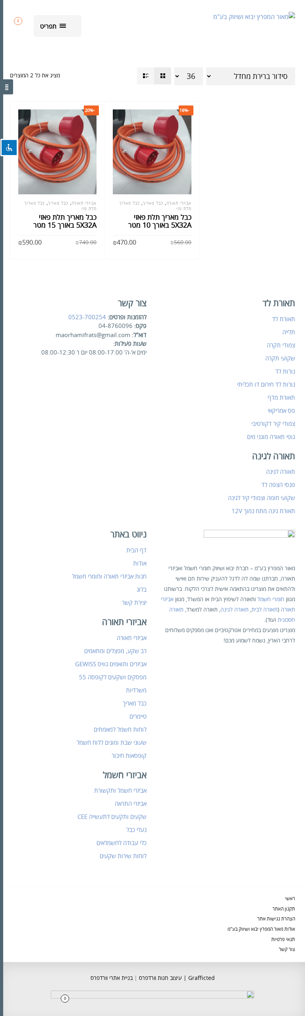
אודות (140, 563)
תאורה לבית (264, 609)
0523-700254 (87, 317)
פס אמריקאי (281, 410)
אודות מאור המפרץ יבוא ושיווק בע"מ (261, 929)
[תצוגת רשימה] (145, 75)
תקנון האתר (283, 909)
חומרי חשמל (270, 599)
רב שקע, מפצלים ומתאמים (115, 651)
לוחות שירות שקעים (123, 856)
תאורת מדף (281, 397)
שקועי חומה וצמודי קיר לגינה (261, 498)
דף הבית (136, 550)
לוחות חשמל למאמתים (120, 729)
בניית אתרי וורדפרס (112, 978)
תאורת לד (283, 319)
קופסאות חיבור (129, 755)
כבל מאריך (58, 203)
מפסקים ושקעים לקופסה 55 (113, 677)
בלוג (142, 589)
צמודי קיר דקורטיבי (273, 423)
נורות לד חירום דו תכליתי (266, 384)
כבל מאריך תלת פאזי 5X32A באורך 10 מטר (159, 221)
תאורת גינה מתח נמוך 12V (263, 511)
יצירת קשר (134, 602)
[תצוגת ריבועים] (162, 75)
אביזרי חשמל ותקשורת (120, 790)
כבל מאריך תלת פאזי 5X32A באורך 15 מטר (65, 221)
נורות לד (285, 371)
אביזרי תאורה (84, 203)
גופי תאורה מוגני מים (271, 437)
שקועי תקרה (280, 358)
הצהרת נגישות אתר (276, 919)
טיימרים (138, 716)
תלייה (288, 332)
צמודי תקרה (281, 345)
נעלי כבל (136, 830)
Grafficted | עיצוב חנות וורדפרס (176, 978)
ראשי (290, 899)
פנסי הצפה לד (278, 485)
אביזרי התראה (131, 803)
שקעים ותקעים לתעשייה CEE (112, 816)
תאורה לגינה (280, 471)
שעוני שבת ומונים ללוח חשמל (112, 742)
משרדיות (136, 690)
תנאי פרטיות (283, 940)
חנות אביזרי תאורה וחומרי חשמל (109, 576)
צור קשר (287, 950)
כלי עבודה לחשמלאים (122, 843)
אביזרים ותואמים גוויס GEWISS (111, 664)
